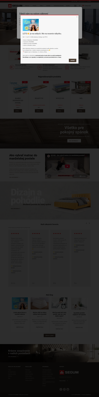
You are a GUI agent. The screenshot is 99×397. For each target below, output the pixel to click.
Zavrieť (72, 60)
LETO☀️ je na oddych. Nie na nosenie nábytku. (42, 33)
